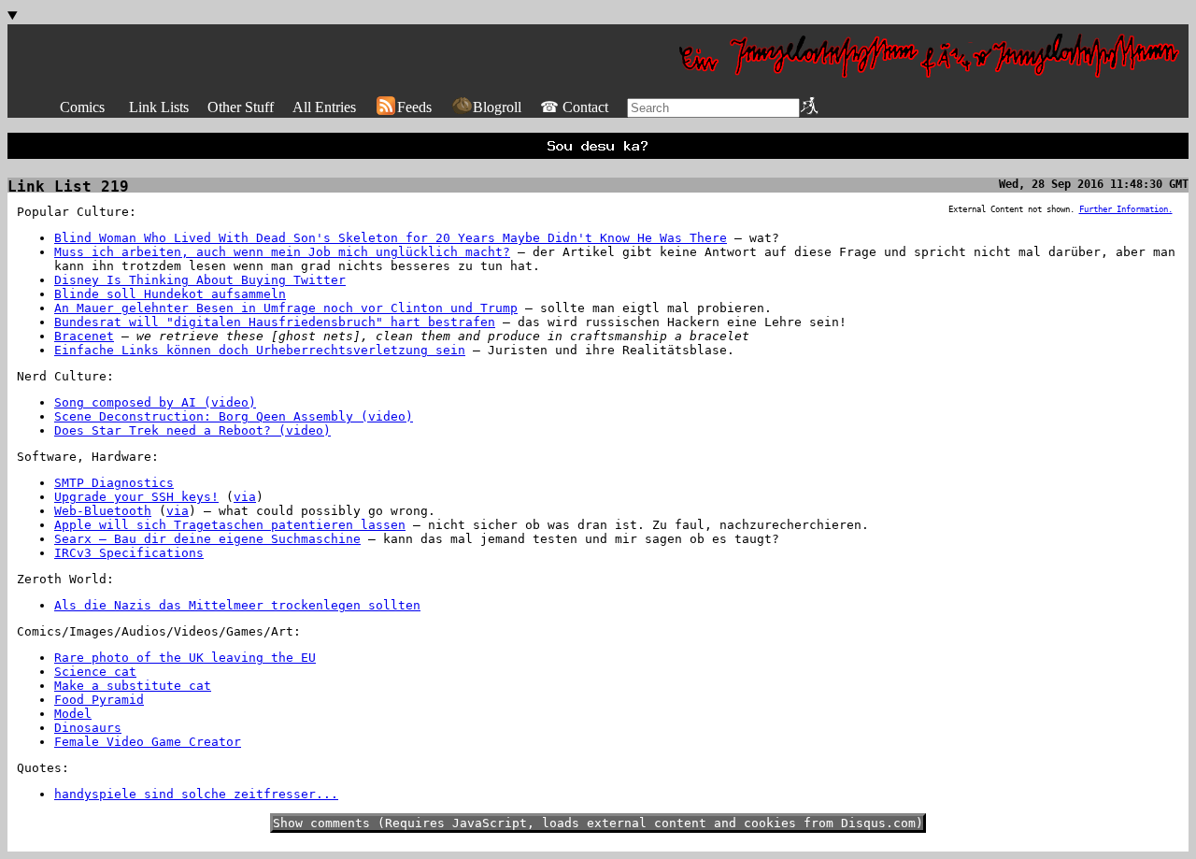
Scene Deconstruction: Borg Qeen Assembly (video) (233, 416)
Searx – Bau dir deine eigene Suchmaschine (207, 539)
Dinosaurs (87, 728)
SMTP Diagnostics (114, 483)
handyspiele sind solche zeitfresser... (196, 794)
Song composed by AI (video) (155, 402)
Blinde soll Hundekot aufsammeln (170, 294)
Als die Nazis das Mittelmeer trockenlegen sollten (237, 605)
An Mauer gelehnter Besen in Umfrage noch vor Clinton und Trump (286, 308)
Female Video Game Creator (147, 742)
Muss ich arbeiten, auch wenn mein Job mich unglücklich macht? (282, 252)
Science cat (95, 672)
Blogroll (497, 107)
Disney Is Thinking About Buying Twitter (200, 280)
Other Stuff (240, 107)
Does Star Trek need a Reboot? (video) (192, 430)
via (245, 497)
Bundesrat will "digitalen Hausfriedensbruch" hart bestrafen (274, 322)
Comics (82, 107)
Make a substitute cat (132, 686)
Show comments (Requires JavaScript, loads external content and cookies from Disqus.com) (598, 823)
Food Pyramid (99, 700)
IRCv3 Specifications (129, 553)
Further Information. (1126, 209)
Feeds (414, 107)
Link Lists (159, 107)
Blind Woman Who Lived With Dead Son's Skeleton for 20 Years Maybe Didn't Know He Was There (390, 238)
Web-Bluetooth (102, 511)
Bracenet (84, 336)
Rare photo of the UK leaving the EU (185, 658)
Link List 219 (68, 186)
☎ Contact (574, 107)
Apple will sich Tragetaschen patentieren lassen (230, 525)
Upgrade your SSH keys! (136, 497)
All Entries (324, 107)
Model (73, 714)
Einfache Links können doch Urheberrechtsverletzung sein (259, 350)
